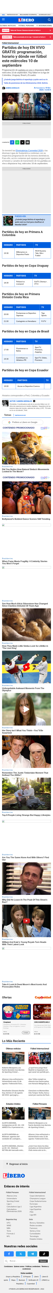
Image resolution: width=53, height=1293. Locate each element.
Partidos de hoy (12, 14)
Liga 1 (9, 1204)
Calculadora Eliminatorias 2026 (14, 1210)
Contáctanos (8, 1266)
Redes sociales (36, 1225)
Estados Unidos (36, 1239)
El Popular (27, 1277)
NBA (8, 1228)
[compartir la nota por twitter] (22, 142)
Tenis (9, 1231)
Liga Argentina (35, 1207)
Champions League (38, 1198)
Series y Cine (35, 1231)
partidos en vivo (25, 70)
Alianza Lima (12, 1196)
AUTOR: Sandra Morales (21, 401)
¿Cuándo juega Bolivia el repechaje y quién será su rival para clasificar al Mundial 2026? (30, 222)
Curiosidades (35, 1234)
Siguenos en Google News (27, 142)
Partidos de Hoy (20, 415)
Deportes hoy (11, 1219)
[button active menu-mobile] (3, 19)
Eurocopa (34, 1204)
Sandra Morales (12, 88)
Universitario (12, 1198)
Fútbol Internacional (10, 43)
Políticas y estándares (32, 1266)
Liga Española (35, 1209)
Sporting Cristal (13, 1201)
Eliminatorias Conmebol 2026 (29, 150)
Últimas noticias (8, 26)
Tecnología (34, 1236)
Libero (36, 1277)
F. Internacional (44, 26)
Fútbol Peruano (26, 26)
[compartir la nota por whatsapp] (17, 142)
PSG (31, 1212)
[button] (49, 19)
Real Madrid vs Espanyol (28, 14)
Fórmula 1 (11, 1234)
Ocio (31, 1219)
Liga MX (33, 1215)
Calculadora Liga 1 (14, 1207)
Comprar (25, 1032)
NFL (8, 1236)
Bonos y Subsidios (37, 1223)
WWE (9, 1225)
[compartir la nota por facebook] (12, 142)
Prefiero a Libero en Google (24, 422)
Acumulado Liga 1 (45, 14)
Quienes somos (19, 1266)
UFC (8, 1223)
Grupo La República (13, 1277)
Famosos (33, 1228)
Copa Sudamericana (38, 1201)
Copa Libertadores (37, 1196)
